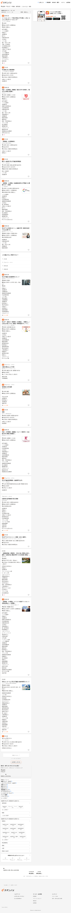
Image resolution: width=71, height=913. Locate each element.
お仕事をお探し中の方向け (19, 896)
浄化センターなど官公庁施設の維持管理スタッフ (15, 681)
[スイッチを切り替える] (12, 12)
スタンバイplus (55, 896)
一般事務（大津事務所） (9, 141)
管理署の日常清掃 (7, 387)
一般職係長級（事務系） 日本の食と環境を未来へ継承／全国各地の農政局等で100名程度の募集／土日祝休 (16, 555)
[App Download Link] (49, 19)
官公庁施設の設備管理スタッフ (10, 277)
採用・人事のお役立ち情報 (57, 898)
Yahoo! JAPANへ (5, 907)
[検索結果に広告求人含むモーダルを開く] (5, 12)
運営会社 (34, 900)
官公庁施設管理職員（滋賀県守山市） (12, 480)
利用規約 (34, 896)
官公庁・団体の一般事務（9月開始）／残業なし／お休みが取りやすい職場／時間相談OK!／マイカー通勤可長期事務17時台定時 (16, 323)
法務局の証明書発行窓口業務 (10, 498)
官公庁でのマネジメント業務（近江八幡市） (14, 537)
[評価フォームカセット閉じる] (30, 855)
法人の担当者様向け (18, 898)
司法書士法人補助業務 (8, 69)
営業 (3, 412)
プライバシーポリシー (37, 898)
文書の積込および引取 (8, 367)
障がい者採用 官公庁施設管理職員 (11, 161)
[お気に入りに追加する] (28, 63)
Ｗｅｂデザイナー (7, 738)
